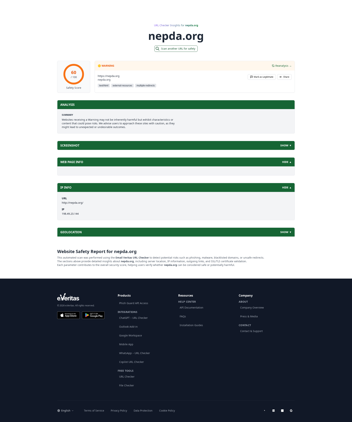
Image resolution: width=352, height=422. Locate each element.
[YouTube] (264, 410)
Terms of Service (94, 410)
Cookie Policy (167, 410)
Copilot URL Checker (131, 362)
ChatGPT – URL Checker (133, 318)
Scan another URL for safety (178, 48)
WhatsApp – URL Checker (134, 353)
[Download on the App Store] (68, 315)
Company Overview (252, 307)
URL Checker (127, 376)
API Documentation (191, 307)
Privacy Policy (119, 410)
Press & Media (249, 316)
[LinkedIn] (273, 410)
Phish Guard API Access (133, 303)
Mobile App (126, 344)
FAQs (183, 316)
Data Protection (143, 410)
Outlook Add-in (128, 326)
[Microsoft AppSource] (282, 410)
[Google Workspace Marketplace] (291, 410)
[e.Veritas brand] (80, 296)
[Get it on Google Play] (93, 315)
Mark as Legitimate (263, 76)
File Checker (126, 385)
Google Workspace (130, 335)
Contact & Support (251, 331)
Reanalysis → (283, 65)
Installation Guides (191, 325)
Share (286, 76)
